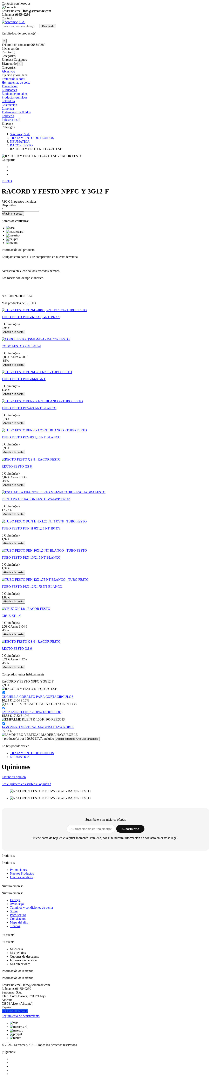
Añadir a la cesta (12, 213)
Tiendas (15, 926)
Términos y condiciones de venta (31, 907)
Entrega (15, 900)
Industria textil (11, 119)
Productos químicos (14, 97)
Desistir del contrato (15, 1011)
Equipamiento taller (14, 93)
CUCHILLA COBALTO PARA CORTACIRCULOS (37, 696)
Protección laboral (13, 79)
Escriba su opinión (14, 777)
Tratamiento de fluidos (16, 112)
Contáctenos (18, 918)
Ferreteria (8, 116)
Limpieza (8, 108)
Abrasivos (8, 71)
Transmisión (10, 86)
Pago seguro (18, 915)
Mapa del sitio (19, 922)
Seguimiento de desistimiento (21, 1016)
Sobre (14, 911)
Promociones (18, 869)
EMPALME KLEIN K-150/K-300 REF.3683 (31, 712)
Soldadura (8, 101)
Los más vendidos (21, 877)
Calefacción (9, 105)
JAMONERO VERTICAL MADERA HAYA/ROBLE (38, 727)
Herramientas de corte (16, 82)
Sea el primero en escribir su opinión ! (26, 784)
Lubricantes (9, 90)
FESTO (7, 181)
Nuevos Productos (22, 873)
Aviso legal (17, 904)
